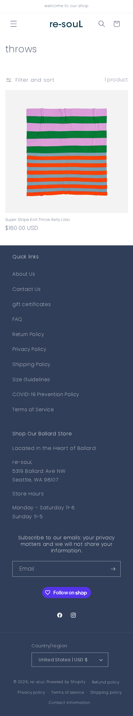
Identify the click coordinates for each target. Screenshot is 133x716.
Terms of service (67, 692)
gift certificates (31, 304)
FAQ (17, 319)
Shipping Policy (31, 364)
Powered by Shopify (66, 682)
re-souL (37, 682)
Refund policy (105, 682)
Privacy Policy (29, 349)
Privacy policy (31, 692)
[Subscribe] (112, 569)
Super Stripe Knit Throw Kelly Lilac (38, 219)
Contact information (69, 702)
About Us (23, 274)
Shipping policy (106, 692)
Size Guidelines (31, 379)
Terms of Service (33, 409)
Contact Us (26, 289)
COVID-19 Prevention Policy (45, 394)
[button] (13, 23)
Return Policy (28, 334)
